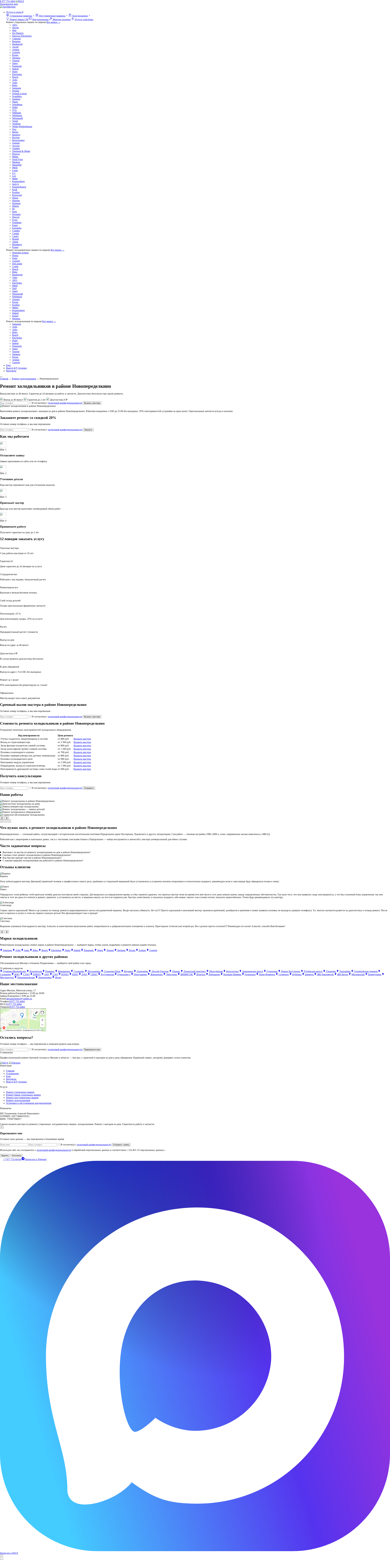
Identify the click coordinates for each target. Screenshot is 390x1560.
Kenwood (17, 195)
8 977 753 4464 (7, 1)
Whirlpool (17, 115)
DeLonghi (17, 263)
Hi (13, 209)
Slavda (15, 27)
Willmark (16, 112)
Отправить (89, 788)
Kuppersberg (18, 181)
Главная (4, 378)
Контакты (11, 370)
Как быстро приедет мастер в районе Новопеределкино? (32, 857)
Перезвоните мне (9, 4)
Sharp (15, 101)
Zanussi (16, 143)
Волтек (16, 137)
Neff (14, 288)
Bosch (15, 77)
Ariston (15, 49)
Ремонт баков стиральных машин (23, 1095)
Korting (16, 192)
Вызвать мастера (92, 403)
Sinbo (15, 107)
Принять (5, 1155)
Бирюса (16, 134)
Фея (14, 30)
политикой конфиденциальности (65, 403)
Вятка (15, 132)
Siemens (16, 58)
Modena (16, 162)
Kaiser (15, 247)
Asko (14, 82)
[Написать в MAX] (20, 1)
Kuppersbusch (19, 187)
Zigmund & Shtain (21, 151)
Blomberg (17, 244)
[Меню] (1, 376)
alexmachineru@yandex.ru (19, 998)
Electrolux (17, 74)
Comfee (16, 230)
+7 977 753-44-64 (12, 1159)
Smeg (15, 63)
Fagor (15, 225)
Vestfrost (16, 123)
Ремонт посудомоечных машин (22, 1097)
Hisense (16, 200)
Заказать (88, 430)
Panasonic (17, 66)
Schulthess (17, 104)
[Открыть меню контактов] (1, 1557)
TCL (14, 110)
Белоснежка (18, 140)
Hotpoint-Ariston (20, 252)
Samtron (16, 99)
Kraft (14, 189)
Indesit (15, 69)
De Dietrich (17, 33)
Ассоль (16, 145)
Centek (15, 233)
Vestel (15, 121)
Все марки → (53, 22)
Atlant (15, 241)
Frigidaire (16, 222)
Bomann (16, 41)
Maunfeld (16, 165)
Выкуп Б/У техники (16, 368)
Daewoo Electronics (22, 36)
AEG (14, 25)
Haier (15, 71)
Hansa (15, 198)
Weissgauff (17, 118)
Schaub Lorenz (19, 93)
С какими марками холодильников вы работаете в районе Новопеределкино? (43, 860)
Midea (15, 156)
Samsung (16, 88)
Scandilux (17, 96)
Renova (16, 154)
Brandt (15, 239)
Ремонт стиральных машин (20, 1092)
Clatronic (16, 38)
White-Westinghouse (22, 126)
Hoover (16, 217)
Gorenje (16, 52)
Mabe (15, 178)
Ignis (14, 211)
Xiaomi (15, 60)
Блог (8, 365)
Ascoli (15, 47)
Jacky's (15, 184)
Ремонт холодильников (24, 378)
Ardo (14, 80)
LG (14, 173)
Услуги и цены (14, 12)
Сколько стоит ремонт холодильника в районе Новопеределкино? (37, 855)
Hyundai (16, 214)
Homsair (16, 203)
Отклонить (17, 1155)
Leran (15, 170)
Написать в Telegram (35, 1159)
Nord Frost (17, 159)
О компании (12, 1073)
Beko (14, 85)
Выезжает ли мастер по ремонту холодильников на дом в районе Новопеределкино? (46, 852)
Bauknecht (17, 44)
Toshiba (16, 148)
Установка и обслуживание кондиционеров (28, 1103)
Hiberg (15, 206)
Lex (14, 176)
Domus (15, 91)
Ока (14, 129)
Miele (15, 167)
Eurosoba (16, 228)
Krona (15, 55)
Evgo (14, 220)
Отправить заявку (121, 1145)
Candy (15, 236)
